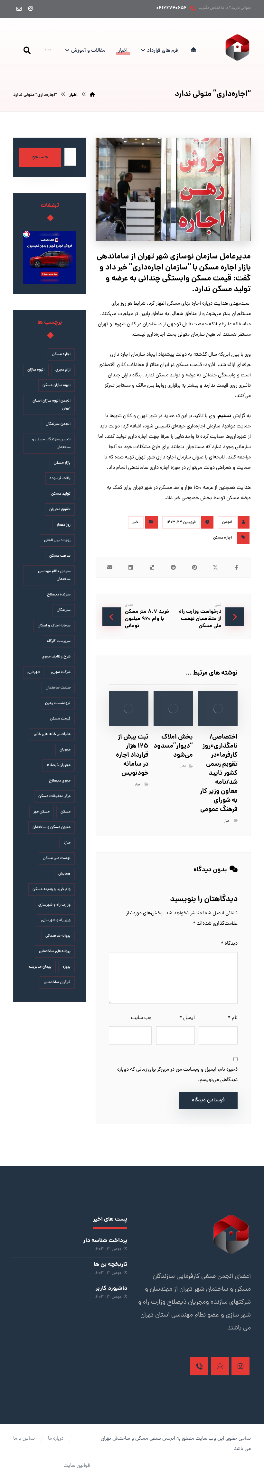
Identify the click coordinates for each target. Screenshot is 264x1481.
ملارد (67, 843)
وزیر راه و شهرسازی (56, 920)
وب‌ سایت (141, 1018)
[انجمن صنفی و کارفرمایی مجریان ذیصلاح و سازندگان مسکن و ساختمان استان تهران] (237, 47)
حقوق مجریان (60, 509)
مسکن (66, 812)
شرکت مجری (61, 672)
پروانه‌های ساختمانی (55, 951)
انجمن (227, 522)
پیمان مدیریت (40, 967)
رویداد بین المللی (57, 540)
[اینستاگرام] (30, 8)
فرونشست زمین (58, 703)
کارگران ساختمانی (57, 982)
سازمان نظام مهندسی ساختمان (54, 575)
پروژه (66, 967)
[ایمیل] (19, 8)
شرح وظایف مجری (56, 657)
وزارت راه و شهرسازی (54, 905)
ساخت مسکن (60, 556)
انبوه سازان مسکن (56, 385)
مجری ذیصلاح (60, 781)
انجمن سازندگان (58, 424)
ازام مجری (63, 370)
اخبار (135, 522)
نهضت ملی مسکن (57, 858)
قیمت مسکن (60, 719)
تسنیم (224, 416)
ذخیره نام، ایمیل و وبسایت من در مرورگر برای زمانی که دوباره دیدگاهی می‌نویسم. (177, 1075)
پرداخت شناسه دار (105, 1240)
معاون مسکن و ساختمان (52, 827)
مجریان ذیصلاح (59, 765)
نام (233, 1018)
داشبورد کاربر (111, 1288)
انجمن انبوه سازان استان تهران (52, 405)
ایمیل (186, 1018)
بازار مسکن (62, 463)
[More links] (48, 51)
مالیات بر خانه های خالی (52, 734)
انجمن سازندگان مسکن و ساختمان (51, 443)
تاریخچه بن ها (110, 1264)
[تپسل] (26, 234)
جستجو (40, 157)
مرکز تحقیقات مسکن (54, 796)
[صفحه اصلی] (92, 95)
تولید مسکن (61, 494)
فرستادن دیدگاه (208, 1100)
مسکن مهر (41, 812)
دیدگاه (229, 944)
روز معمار (64, 525)
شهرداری (33, 672)
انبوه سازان (35, 370)
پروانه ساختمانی (58, 936)
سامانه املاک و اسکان (54, 626)
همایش (64, 874)
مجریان (65, 750)
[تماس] (199, 1366)
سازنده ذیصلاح (59, 595)
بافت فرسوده (60, 478)
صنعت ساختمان (58, 688)
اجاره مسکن (222, 538)
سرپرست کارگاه (59, 641)
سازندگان (64, 610)
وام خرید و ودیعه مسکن (52, 889)
